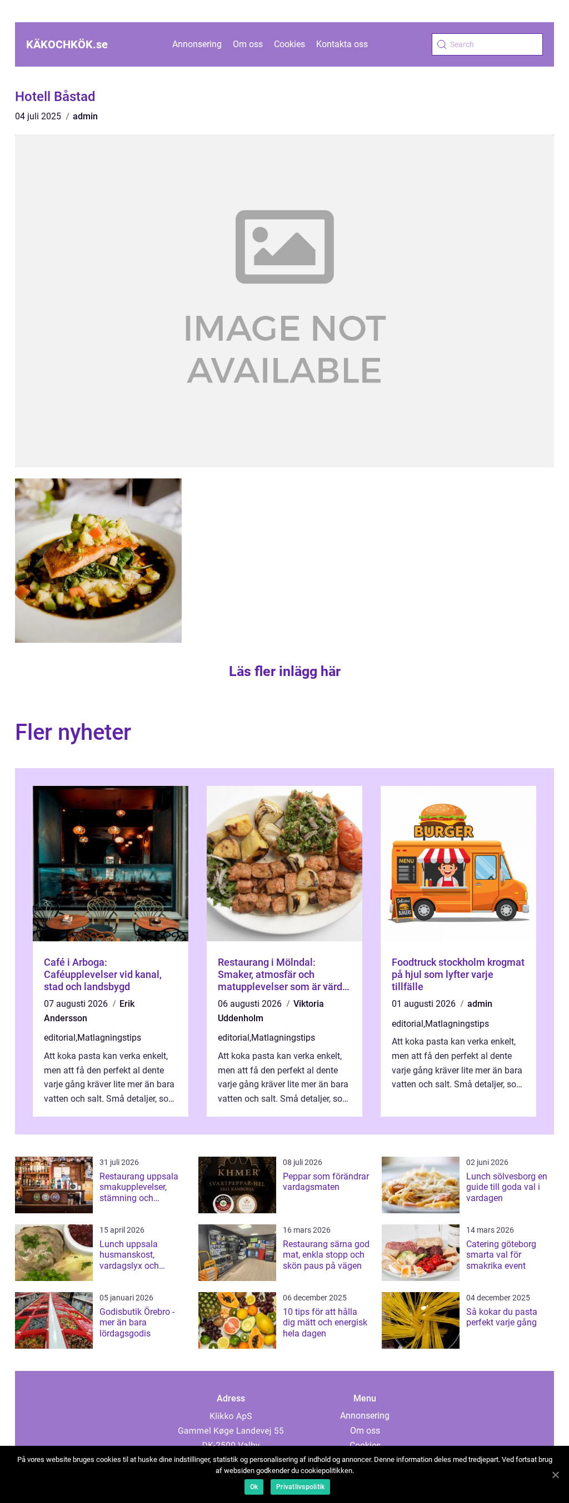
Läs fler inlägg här (285, 671)
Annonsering (197, 44)
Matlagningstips (109, 1037)
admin (85, 116)
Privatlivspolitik (300, 1487)
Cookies (289, 44)
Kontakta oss (342, 44)
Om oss (248, 44)
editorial (60, 1037)
